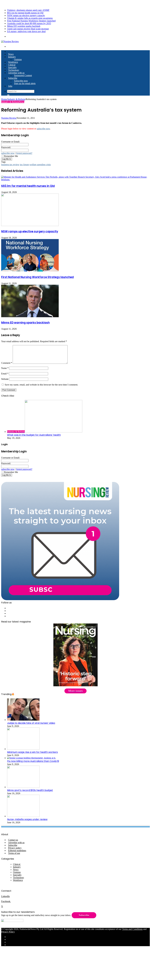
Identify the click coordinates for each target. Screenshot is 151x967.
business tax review (10, 164)
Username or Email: (10, 141)
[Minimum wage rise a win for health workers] (23, 749)
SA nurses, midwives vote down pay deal (26, 31)
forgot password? (24, 153)
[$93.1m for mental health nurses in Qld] (75, 179)
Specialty (12, 67)
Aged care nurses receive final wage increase (28, 28)
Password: (6, 147)
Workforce (13, 62)
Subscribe (12, 78)
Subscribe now (21, 80)
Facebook (6, 901)
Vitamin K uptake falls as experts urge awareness (30, 18)
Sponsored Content (23, 75)
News (11, 54)
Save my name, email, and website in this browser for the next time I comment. (41, 384)
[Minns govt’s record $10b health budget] (23, 787)
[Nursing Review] (10, 41)
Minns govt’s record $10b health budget (30, 790)
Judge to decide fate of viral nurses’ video (31, 723)
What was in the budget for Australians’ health (34, 435)
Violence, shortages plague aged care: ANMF (28, 10)
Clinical (11, 65)
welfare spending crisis (40, 164)
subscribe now (43, 128)
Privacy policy (15, 848)
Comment (6, 363)
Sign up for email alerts (25, 83)
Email (4, 373)
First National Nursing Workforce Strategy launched (31, 21)
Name (5, 368)
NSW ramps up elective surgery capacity (26, 15)
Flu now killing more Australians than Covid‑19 (33, 761)
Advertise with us (16, 73)
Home (4, 99)
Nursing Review (9, 118)
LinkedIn (5, 896)
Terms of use (14, 853)
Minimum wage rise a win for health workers (32, 752)
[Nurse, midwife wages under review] (23, 816)
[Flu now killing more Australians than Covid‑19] (31, 758)
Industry (12, 57)
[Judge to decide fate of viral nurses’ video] (23, 719)
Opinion (18, 59)
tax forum (24, 164)
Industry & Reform (16, 99)
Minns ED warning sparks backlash (23, 26)
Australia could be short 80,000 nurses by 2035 (29, 23)
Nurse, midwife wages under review (27, 819)
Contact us (13, 840)
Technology (13, 70)
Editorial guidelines (17, 850)
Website (5, 379)
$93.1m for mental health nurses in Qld (25, 13)
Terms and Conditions (132, 929)
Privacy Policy (8, 932)
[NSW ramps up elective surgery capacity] (30, 225)
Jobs (10, 86)
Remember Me (11, 156)
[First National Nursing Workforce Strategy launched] (30, 270)
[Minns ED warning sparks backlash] (30, 316)
